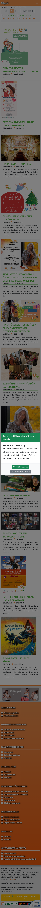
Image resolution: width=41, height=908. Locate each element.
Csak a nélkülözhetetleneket (20, 471)
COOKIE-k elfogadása (20, 467)
